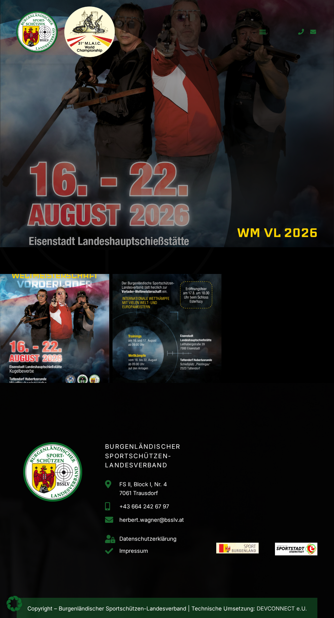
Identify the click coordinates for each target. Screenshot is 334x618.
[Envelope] (313, 32)
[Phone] (301, 32)
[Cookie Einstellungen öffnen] (14, 609)
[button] (262, 31)
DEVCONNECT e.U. (282, 608)
